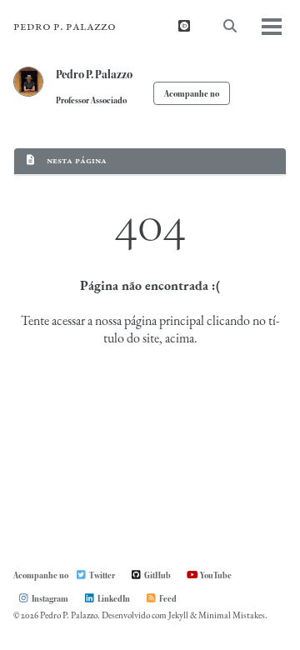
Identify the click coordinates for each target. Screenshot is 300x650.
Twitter (101, 575)
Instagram (49, 598)
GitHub (156, 575)
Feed (167, 598)
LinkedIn (113, 598)
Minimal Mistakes (231, 616)
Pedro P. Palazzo (64, 26)
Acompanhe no (191, 93)
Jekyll (178, 616)
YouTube (215, 575)
